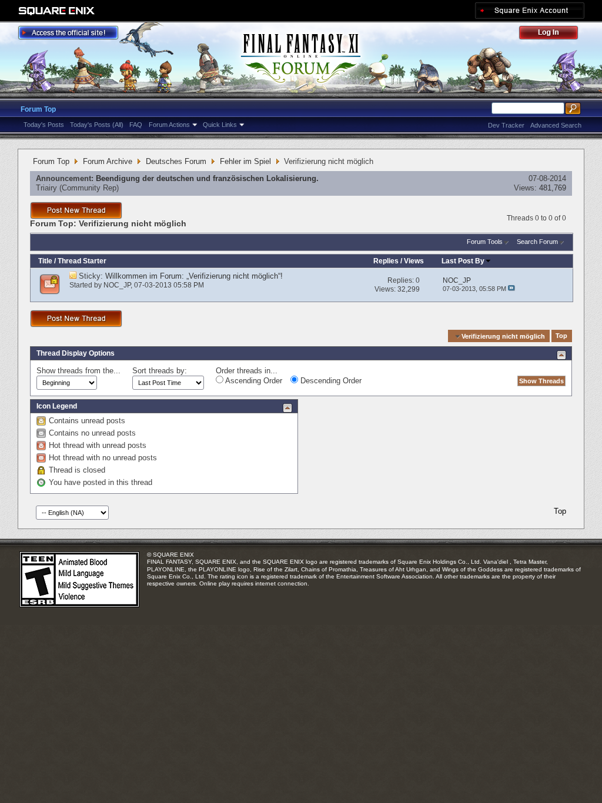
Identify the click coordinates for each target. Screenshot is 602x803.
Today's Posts (44, 124)
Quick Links (220, 124)
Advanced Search (555, 125)
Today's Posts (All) (96, 124)
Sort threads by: (159, 370)
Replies (386, 261)
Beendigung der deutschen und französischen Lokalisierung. (207, 178)
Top (561, 336)
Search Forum (537, 241)
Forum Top (38, 109)
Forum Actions (169, 124)
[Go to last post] (511, 288)
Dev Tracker (506, 125)
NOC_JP (117, 285)
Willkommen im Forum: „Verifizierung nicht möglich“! (194, 276)
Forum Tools (485, 241)
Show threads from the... (78, 370)
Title (45, 261)
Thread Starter (82, 261)
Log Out (554, 34)
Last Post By (463, 261)
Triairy (46, 187)
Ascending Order (252, 380)
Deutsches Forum (176, 161)
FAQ (135, 124)
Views (414, 261)
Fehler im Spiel (245, 161)
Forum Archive (107, 161)
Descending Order (330, 380)
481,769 (552, 187)
